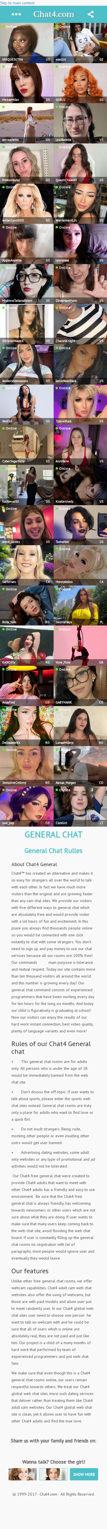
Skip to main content (17, 2)
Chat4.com (53, 14)
